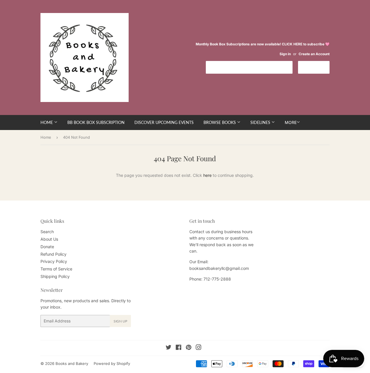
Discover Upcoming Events (164, 122)
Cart (318, 66)
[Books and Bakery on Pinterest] (189, 348)
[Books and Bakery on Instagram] (198, 348)
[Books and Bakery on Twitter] (168, 348)
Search (47, 231)
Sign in (285, 54)
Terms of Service (56, 268)
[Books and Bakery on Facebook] (178, 348)
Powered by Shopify (112, 363)
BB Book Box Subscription (96, 122)
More (291, 122)
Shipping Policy (55, 276)
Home (47, 122)
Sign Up (120, 321)
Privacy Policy (53, 261)
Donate (47, 246)
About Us (49, 239)
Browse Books (220, 122)
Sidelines (260, 122)
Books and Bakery (72, 363)
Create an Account (314, 54)
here (207, 175)
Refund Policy (53, 254)
